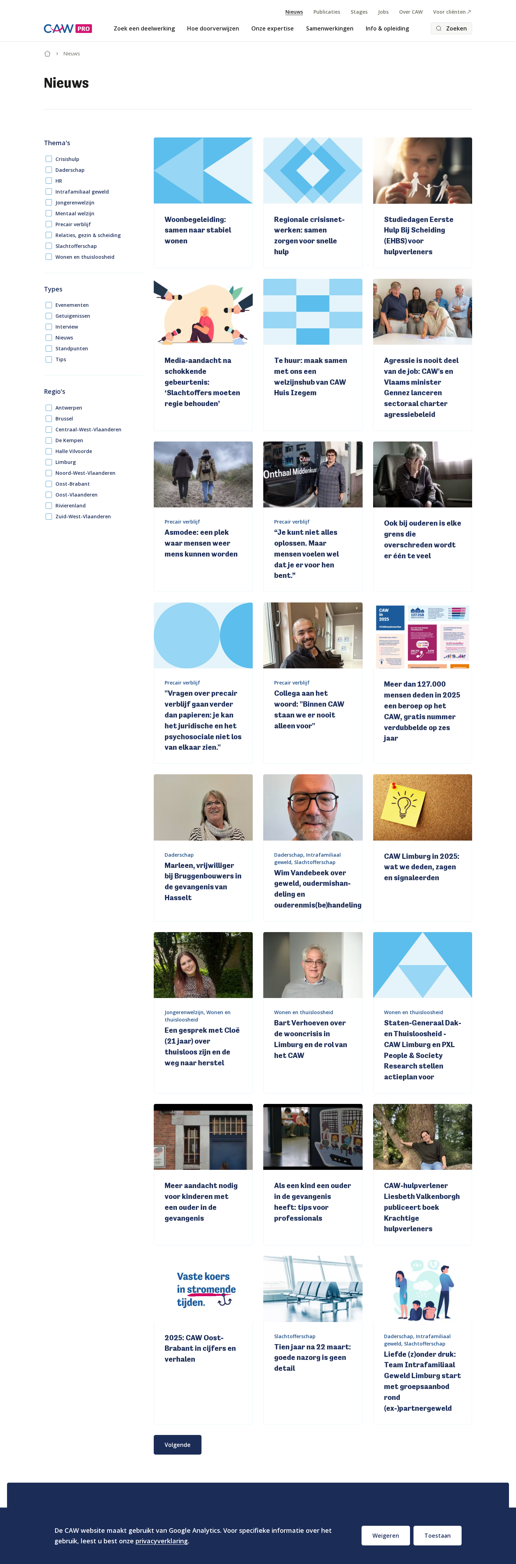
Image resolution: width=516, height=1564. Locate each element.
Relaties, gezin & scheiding (88, 235)
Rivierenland (70, 505)
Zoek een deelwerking (144, 28)
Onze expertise (272, 28)
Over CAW (411, 11)
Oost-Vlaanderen (76, 494)
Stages (359, 11)
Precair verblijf (73, 224)
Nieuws (294, 11)
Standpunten (71, 348)
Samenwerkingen (329, 28)
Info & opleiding (387, 28)
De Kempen (69, 440)
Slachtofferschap (76, 246)
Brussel (64, 418)
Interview (66, 326)
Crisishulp (67, 159)
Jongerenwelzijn (74, 202)
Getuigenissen (72, 315)
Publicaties (326, 11)
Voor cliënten (449, 11)
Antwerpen (68, 407)
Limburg (65, 462)
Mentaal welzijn (74, 213)
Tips (60, 359)
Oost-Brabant (72, 483)
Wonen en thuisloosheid (84, 257)
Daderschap (70, 170)
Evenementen (72, 305)
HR (58, 180)
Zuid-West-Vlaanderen (83, 516)
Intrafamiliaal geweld (82, 191)
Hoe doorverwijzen (213, 28)
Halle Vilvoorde (73, 451)
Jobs (383, 11)
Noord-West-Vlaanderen (85, 473)
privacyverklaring (161, 1541)
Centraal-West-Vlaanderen (88, 429)
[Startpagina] (47, 52)
